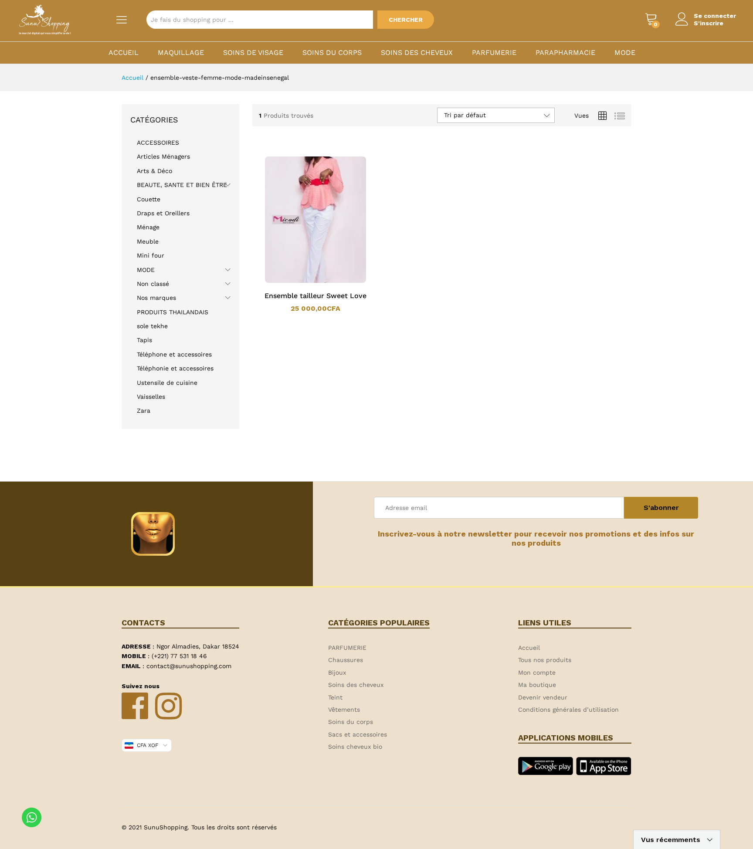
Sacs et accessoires (357, 734)
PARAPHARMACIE (565, 52)
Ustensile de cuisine (167, 382)
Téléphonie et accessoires (175, 368)
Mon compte (537, 672)
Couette (148, 199)
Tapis (144, 339)
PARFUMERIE (494, 52)
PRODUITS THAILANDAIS (172, 312)
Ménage (148, 227)
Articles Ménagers (163, 156)
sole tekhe (152, 326)
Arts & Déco (154, 170)
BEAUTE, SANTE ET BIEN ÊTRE (182, 184)
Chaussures (345, 659)
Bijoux (337, 672)
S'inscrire (708, 23)
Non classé (153, 283)
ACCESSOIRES (158, 142)
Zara (143, 410)
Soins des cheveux (417, 52)
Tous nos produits (544, 659)
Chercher (406, 19)
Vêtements (344, 709)
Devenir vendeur (542, 697)
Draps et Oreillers (163, 213)
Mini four (150, 255)
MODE (624, 52)
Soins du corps (332, 52)
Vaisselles (151, 396)
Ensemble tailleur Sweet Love (315, 296)
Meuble (148, 241)
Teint (335, 697)
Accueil (124, 52)
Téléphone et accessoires (174, 354)
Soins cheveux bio (355, 746)
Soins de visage (253, 52)
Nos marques (156, 297)
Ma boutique (537, 684)
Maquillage (181, 52)
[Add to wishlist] (324, 281)
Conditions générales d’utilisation (568, 709)
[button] (304, 281)
